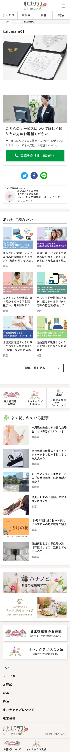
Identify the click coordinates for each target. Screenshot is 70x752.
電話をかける (37, 155)
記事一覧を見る (35, 367)
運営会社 (9, 718)
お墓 (43, 15)
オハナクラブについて (18, 709)
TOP (6, 667)
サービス (8, 15)
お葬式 (26, 15)
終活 (6, 701)
